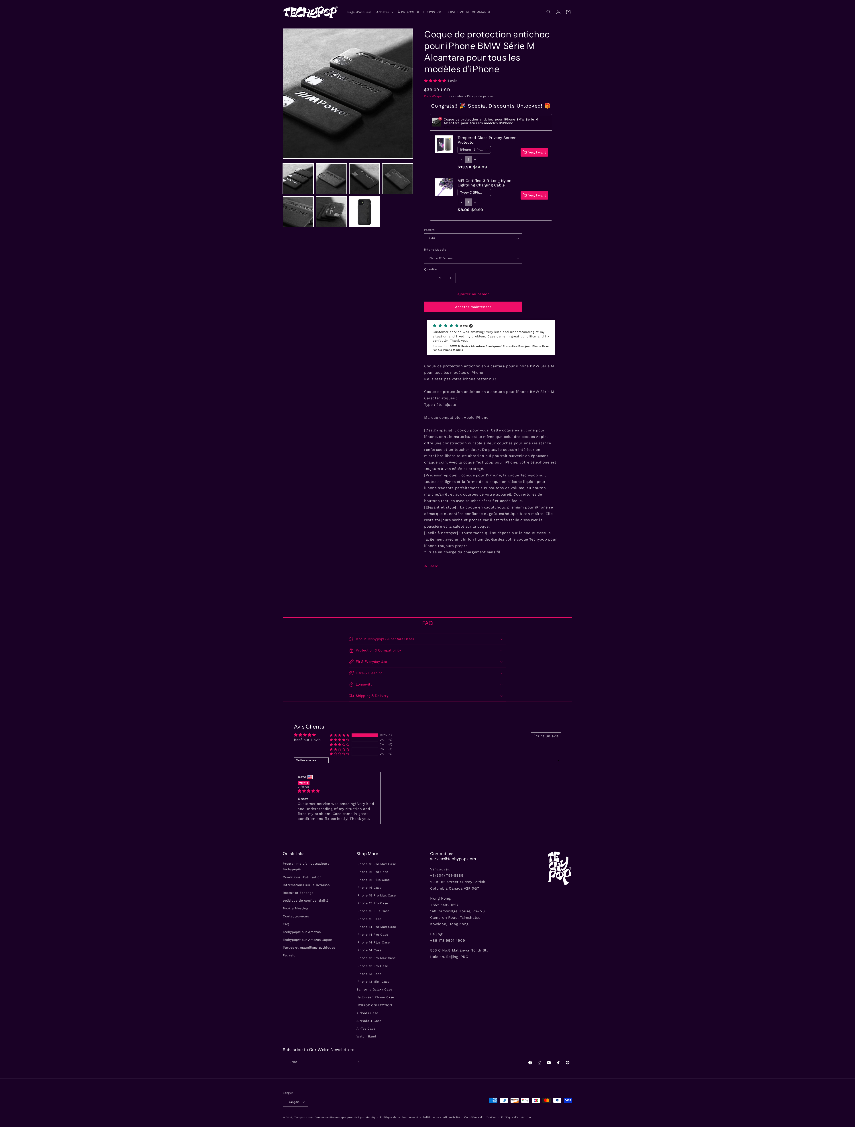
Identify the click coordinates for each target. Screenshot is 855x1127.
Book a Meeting (295, 908)
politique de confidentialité (306, 900)
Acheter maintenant (473, 307)
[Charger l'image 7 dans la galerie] (364, 211)
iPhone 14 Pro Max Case (376, 927)
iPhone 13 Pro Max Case (376, 958)
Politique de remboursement (399, 1117)
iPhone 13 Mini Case (372, 981)
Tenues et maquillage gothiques (309, 947)
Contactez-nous (296, 916)
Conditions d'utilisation (302, 877)
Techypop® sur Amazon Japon (307, 939)
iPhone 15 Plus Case (372, 911)
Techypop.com (304, 1117)
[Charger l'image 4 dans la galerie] (397, 178)
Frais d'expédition (437, 96)
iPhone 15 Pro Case (372, 903)
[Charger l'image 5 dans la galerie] (298, 211)
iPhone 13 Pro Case (372, 966)
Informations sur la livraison (306, 885)
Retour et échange (298, 892)
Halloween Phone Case (375, 997)
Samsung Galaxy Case (374, 989)
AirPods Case (367, 1013)
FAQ (286, 924)
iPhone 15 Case (368, 919)
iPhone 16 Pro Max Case (376, 864)
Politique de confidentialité (441, 1117)
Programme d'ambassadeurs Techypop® (306, 866)
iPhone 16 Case (368, 887)
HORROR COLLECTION (374, 1005)
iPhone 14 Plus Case (373, 942)
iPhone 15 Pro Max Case (376, 895)
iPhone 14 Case (368, 950)
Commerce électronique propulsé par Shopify (345, 1117)
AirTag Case (365, 1028)
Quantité (430, 269)
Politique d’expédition (516, 1117)
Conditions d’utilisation (480, 1117)
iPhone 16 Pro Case (372, 872)
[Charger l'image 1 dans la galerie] (298, 178)
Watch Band (366, 1036)
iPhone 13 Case (368, 974)
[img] (337, 791)
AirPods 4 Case (368, 1021)
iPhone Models (435, 249)
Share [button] (433, 566)
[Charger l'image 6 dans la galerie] (331, 211)
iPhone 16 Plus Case (373, 880)
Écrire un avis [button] (546, 736)
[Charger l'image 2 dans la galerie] (331, 178)
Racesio (289, 955)
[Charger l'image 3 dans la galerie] (364, 178)
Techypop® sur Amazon (302, 932)
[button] (384, 12)
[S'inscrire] (358, 1062)
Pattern (429, 229)
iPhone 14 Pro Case (372, 934)
